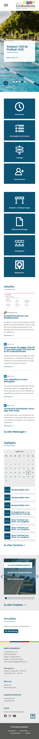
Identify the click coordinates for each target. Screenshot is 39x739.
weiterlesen (8, 335)
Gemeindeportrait (10, 687)
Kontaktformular (9, 701)
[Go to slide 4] (22, 83)
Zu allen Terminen (13, 545)
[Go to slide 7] (22, 599)
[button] (7, 451)
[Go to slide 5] (25, 83)
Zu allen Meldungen (14, 431)
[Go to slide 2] (17, 83)
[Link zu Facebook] (5, 716)
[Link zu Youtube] (14, 716)
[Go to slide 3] (20, 83)
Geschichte (7, 685)
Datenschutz (24, 731)
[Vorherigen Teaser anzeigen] (2, 576)
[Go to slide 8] (25, 599)
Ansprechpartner (9, 698)
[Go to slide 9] (28, 599)
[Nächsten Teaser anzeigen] (37, 576)
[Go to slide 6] (20, 599)
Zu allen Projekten (14, 605)
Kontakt (27, 733)
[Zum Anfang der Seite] (33, 716)
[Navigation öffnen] (6, 5)
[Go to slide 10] (30, 599)
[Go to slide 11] (33, 599)
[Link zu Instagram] (10, 716)
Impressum (12, 731)
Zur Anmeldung (11, 631)
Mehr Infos (11, 58)
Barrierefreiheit (15, 733)
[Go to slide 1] (14, 83)
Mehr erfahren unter (16, 579)
